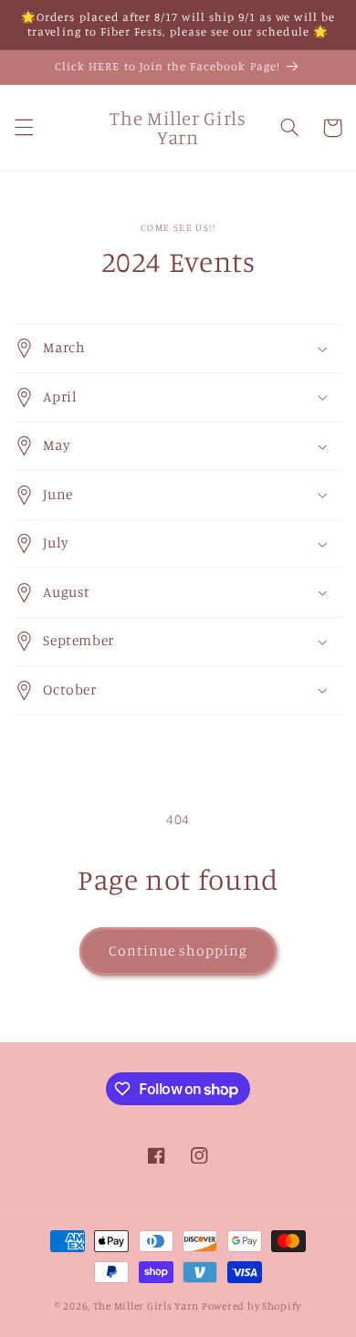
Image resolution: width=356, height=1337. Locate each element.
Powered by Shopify (251, 1306)
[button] (24, 128)
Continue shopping (178, 950)
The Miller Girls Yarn (146, 1306)
